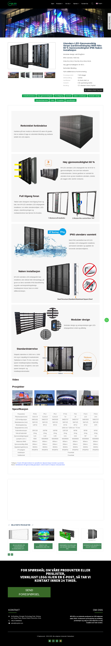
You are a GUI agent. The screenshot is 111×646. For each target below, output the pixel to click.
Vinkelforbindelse (29, 96)
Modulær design (94, 96)
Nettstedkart (70, 636)
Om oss (67, 3)
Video (52, 100)
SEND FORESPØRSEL (29, 592)
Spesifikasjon (70, 100)
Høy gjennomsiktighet (44, 96)
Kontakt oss (85, 3)
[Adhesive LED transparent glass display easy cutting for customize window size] (19, 535)
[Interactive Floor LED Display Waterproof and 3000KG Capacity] (92, 535)
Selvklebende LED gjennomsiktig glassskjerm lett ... (19, 546)
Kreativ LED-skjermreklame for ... (43, 546)
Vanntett (68, 96)
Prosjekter (60, 100)
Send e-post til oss (94, 90)
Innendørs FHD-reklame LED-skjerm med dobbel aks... (68, 546)
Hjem (52, 3)
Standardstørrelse (42, 100)
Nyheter (75, 3)
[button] (9, 554)
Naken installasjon (80, 96)
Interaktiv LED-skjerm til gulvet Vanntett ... (92, 546)
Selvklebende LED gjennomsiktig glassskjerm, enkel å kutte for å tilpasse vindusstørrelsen (40, 464)
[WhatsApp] (106, 320)
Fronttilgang (59, 96)
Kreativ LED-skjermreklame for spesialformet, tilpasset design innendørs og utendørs (40, 463)
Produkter (59, 3)
